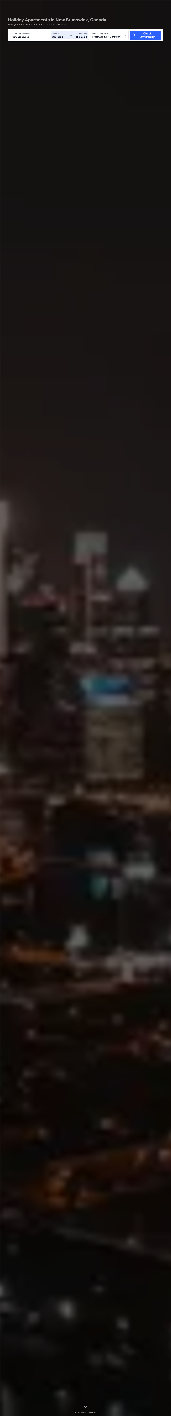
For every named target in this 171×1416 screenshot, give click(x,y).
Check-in (55, 33)
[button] (148, 4)
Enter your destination (22, 33)
